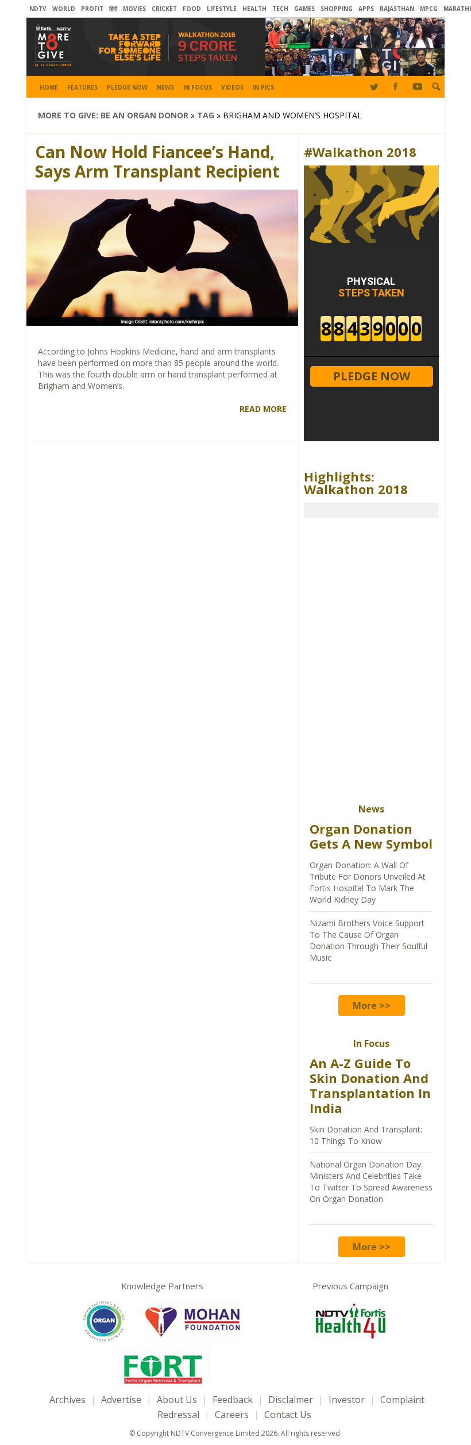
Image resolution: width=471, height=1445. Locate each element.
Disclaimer (290, 1399)
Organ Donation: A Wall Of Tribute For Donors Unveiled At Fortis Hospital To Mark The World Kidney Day (368, 882)
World (63, 9)
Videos (232, 87)
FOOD (192, 9)
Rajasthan (397, 9)
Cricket (164, 9)
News (165, 87)
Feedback (233, 1399)
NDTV (38, 9)
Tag (205, 115)
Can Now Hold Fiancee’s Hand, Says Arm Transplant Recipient (157, 161)
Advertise (121, 1399)
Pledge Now (127, 87)
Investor (347, 1399)
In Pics (263, 87)
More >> (372, 1005)
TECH (280, 9)
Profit (92, 9)
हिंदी (113, 9)
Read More (263, 408)
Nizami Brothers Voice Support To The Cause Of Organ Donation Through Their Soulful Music (368, 940)
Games (304, 9)
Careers (232, 1414)
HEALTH (254, 9)
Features (82, 87)
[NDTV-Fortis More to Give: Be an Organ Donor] (235, 68)
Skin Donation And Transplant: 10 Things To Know (366, 1135)
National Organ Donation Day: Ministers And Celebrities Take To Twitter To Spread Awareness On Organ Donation (371, 1181)
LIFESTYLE (222, 9)
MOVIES (134, 9)
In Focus (197, 87)
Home (49, 87)
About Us (177, 1399)
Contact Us (287, 1414)
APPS (366, 9)
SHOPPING (337, 9)
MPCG (429, 9)
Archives (67, 1399)
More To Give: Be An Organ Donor (113, 115)
